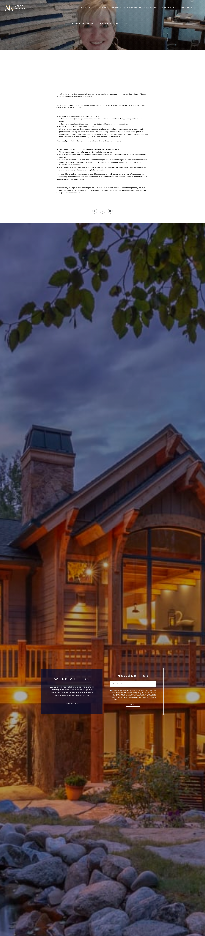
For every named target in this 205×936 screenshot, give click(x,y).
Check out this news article (120, 94)
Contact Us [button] (72, 703)
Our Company (87, 8)
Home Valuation (169, 8)
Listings (101, 8)
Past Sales (115, 8)
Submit (133, 704)
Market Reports (132, 8)
